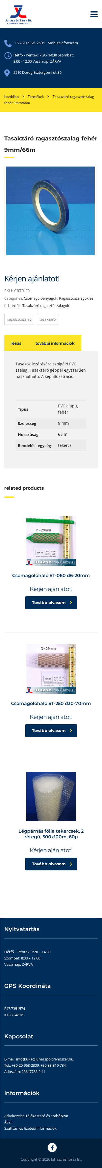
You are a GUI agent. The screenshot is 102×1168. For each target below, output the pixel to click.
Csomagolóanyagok (40, 298)
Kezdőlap (11, 96)
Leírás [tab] (16, 343)
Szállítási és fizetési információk (30, 1128)
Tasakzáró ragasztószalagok (45, 305)
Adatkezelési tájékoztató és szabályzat (36, 1115)
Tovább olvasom (49, 602)
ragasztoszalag (19, 319)
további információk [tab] (54, 343)
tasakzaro (47, 319)
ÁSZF (8, 1122)
